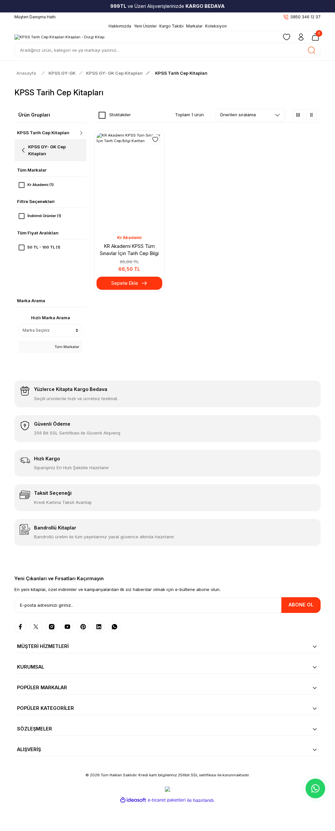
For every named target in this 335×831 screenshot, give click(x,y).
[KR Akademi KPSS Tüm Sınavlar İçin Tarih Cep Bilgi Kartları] (129, 182)
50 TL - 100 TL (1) (43, 247)
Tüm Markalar (66, 346)
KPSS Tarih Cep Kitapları (181, 73)
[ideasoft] (133, 800)
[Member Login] (301, 37)
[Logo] (59, 37)
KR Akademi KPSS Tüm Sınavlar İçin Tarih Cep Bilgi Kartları (129, 250)
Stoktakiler (120, 114)
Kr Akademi (129, 237)
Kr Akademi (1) (40, 184)
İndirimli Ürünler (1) (44, 215)
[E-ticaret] (167, 800)
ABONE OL (301, 604)
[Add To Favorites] (155, 139)
